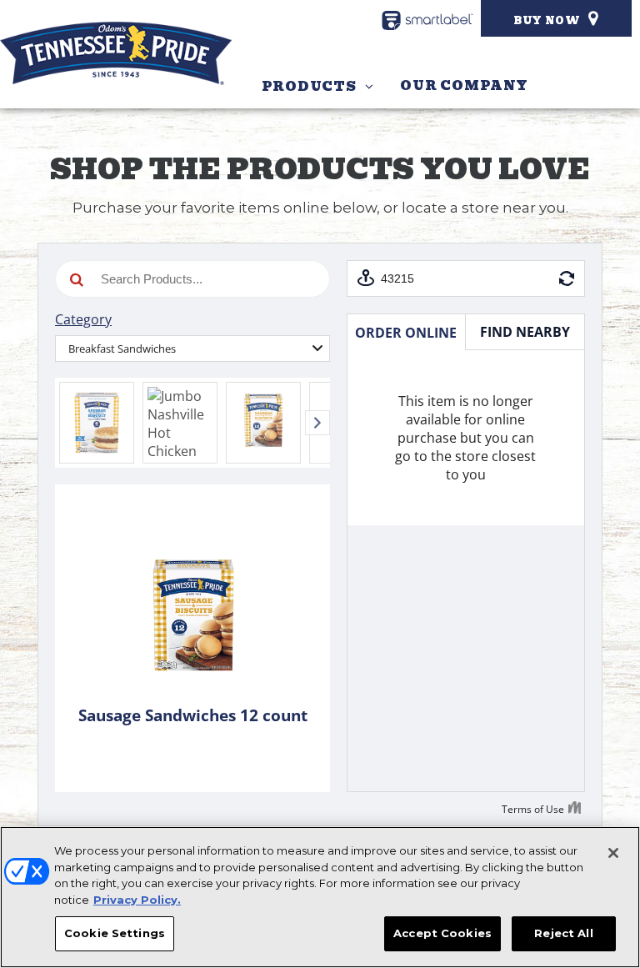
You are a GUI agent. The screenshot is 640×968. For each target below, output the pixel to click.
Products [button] (309, 87)
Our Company (464, 86)
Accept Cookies (442, 933)
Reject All (563, 933)
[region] (320, 897)
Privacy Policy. (137, 899)
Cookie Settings (114, 933)
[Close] (613, 853)
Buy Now (547, 20)
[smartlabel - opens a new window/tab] (427, 20)
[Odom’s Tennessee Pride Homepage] (116, 53)
